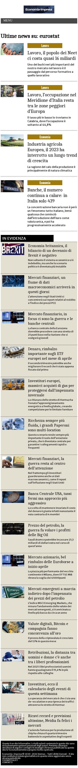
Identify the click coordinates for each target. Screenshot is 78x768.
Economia (45, 137)
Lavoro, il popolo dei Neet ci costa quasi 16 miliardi (52, 55)
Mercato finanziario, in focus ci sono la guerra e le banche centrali (50, 319)
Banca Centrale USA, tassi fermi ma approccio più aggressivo (50, 498)
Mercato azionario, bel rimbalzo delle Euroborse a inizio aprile (50, 562)
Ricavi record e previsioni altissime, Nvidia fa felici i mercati (50, 720)
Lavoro (45, 45)
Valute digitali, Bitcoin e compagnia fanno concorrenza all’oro (48, 628)
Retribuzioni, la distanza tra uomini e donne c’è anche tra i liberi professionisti (51, 657)
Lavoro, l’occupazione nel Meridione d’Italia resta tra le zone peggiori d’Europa (51, 103)
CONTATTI (7, 762)
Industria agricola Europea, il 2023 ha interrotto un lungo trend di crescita (52, 152)
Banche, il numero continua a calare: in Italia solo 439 (47, 195)
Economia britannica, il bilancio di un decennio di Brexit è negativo (49, 250)
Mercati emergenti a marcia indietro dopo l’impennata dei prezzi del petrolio (52, 593)
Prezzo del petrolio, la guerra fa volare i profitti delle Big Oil (49, 530)
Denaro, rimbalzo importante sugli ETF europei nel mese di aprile (50, 354)
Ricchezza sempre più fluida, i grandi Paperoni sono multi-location (48, 425)
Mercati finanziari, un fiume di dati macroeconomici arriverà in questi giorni (51, 284)
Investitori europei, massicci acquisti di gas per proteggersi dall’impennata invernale (51, 387)
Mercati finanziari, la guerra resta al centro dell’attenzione (46, 463)
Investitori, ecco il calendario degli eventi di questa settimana (49, 689)
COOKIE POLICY (10, 760)
